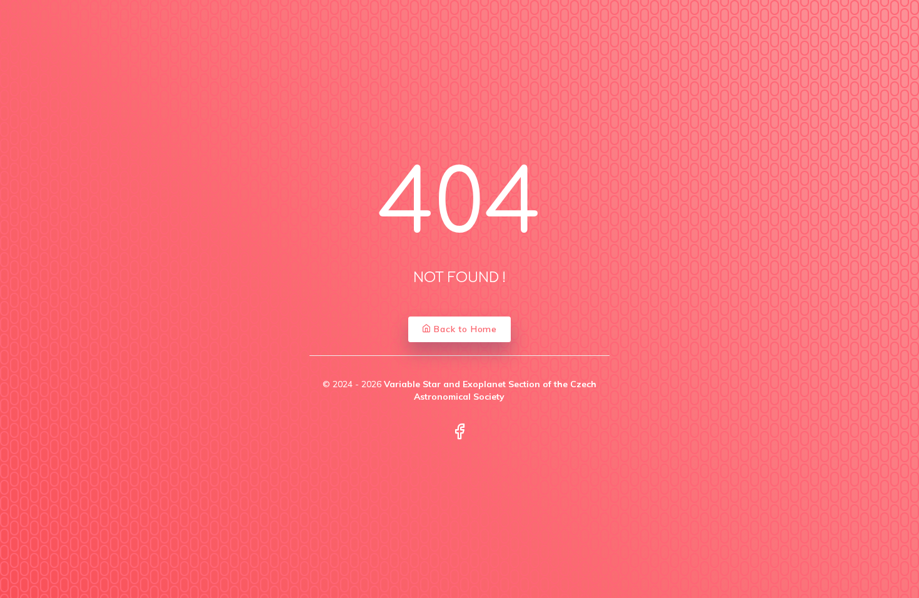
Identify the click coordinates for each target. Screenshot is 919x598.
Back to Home (464, 329)
